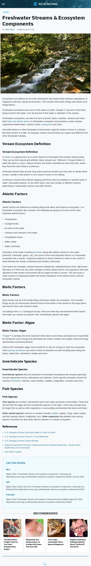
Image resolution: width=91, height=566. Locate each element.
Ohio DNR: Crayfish (13, 452)
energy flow (46, 124)
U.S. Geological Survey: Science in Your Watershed (26, 437)
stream (7, 157)
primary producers (16, 350)
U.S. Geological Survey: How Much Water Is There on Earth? (30, 432)
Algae (6, 336)
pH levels (37, 252)
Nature (6, 12)
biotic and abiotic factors (18, 121)
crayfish (54, 413)
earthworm (16, 381)
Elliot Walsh (9, 29)
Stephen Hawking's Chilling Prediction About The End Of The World (78, 543)
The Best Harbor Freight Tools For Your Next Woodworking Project (11, 544)
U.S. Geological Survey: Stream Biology (21, 441)
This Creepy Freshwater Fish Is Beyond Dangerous (56, 542)
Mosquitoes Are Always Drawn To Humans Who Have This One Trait (33, 543)
